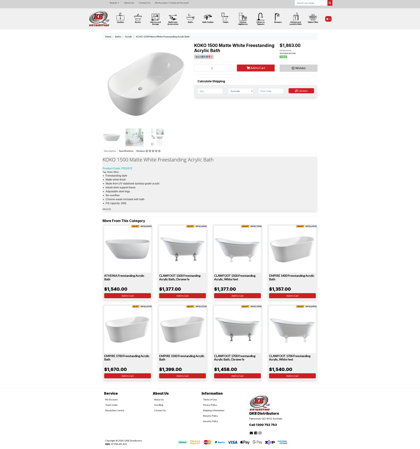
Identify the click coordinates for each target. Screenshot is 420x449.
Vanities (120, 22)
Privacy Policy (210, 405)
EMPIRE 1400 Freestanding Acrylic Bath (291, 277)
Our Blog (158, 405)
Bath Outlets (208, 22)
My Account (111, 399)
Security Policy (210, 421)
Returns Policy (210, 415)
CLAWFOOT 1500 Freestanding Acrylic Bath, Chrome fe (179, 277)
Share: (199, 57)
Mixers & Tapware (261, 23)
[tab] (110, 151)
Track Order (111, 405)
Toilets (226, 22)
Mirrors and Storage (155, 23)
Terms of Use (210, 399)
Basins (138, 22)
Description (110, 150)
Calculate (302, 90)
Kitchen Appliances (243, 23)
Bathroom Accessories (173, 23)
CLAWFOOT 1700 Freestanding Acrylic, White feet (289, 357)
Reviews (141, 150)
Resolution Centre (114, 410)
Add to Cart (257, 68)
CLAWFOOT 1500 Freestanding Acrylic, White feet (234, 277)
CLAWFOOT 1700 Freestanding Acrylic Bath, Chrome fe (234, 357)
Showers (278, 22)
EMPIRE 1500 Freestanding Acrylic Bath (181, 357)
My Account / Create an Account (172, 2)
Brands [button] (113, 2)
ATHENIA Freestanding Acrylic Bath (124, 277)
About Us (129, 2)
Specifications (126, 150)
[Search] (329, 3)
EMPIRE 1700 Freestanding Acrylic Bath (126, 357)
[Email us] (251, 433)
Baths (190, 22)
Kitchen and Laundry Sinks (296, 23)
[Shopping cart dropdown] (328, 19)
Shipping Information (213, 410)
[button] (298, 68)
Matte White (113, 172)
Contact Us (144, 2)
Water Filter (313, 22)
